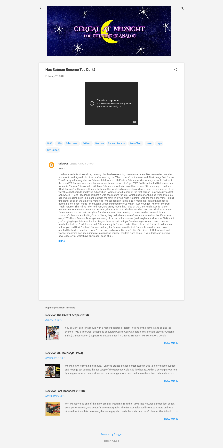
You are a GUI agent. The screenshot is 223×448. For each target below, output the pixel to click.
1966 (49, 143)
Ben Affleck (135, 143)
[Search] (182, 9)
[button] (176, 70)
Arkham (87, 143)
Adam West (72, 143)
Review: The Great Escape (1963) (67, 315)
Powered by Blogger (111, 434)
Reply (61, 241)
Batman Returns (116, 143)
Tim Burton (53, 150)
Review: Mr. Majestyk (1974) (64, 353)
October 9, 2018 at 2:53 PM (82, 164)
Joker (149, 143)
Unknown (63, 163)
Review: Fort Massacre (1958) (65, 391)
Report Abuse (111, 440)
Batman (99, 143)
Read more (171, 342)
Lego (159, 143)
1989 (59, 143)
